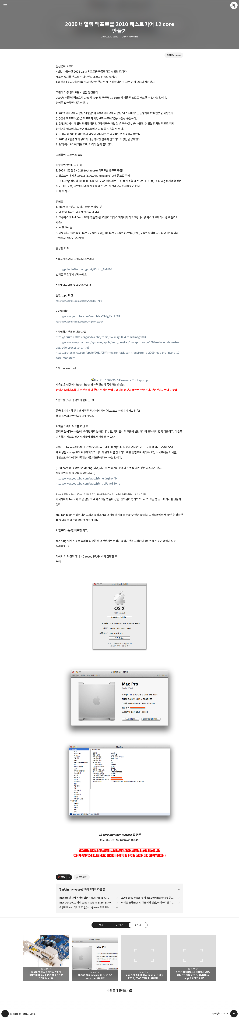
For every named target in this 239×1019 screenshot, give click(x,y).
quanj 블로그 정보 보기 (234, 5)
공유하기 (119, 925)
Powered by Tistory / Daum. (23, 1014)
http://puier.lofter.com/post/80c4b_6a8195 (84, 269)
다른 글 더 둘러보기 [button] (118, 990)
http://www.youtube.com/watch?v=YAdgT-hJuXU (88, 316)
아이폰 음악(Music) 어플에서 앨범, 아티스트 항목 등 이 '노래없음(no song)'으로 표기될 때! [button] (193, 958)
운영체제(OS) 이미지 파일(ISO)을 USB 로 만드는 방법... (87, 907)
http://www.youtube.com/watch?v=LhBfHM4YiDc (79, 301)
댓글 (101, 925)
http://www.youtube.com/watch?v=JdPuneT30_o (88, 483)
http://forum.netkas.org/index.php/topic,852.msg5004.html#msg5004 (101, 337)
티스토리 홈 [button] (5, 1014)
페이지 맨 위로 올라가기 (234, 1014)
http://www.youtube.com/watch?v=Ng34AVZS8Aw (79, 321)
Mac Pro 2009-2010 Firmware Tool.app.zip (121, 380)
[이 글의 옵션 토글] (69, 877)
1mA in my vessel (130, 37)
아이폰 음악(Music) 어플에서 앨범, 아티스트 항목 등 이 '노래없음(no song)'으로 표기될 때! (150, 902)
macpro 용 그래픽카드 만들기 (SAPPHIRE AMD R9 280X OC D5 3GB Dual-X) (88, 897)
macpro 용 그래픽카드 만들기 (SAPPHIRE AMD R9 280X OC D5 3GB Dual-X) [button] (46, 958)
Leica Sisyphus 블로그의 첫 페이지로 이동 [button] (119, 5)
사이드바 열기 (5, 5)
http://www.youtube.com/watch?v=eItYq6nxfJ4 (87, 478)
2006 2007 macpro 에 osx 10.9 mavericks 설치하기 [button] (95, 958)
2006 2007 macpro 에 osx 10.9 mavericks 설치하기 (149, 897)
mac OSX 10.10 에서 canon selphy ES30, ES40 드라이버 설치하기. (88, 902)
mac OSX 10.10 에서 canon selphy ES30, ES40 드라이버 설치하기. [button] (144, 958)
